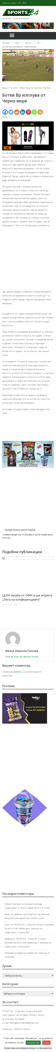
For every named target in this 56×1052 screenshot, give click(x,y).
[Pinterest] (28, 112)
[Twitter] (11, 112)
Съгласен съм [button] (33, 1043)
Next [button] (50, 591)
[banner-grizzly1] (24, 825)
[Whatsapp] (34, 112)
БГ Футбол (36, 87)
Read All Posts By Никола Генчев (21, 656)
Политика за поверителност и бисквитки (28, 1047)
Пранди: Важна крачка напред (20, 529)
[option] (28, 590)
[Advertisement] (28, 258)
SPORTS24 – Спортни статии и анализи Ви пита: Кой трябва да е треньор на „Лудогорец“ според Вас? (28, 928)
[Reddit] (16, 112)
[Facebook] (5, 112)
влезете (17, 671)
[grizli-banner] (24, 722)
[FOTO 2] (28, 149)
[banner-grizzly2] (28, 466)
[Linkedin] (22, 112)
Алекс (7, 914)
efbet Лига (25, 87)
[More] (40, 112)
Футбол (47, 87)
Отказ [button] (46, 1043)
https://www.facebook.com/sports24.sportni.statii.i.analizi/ (53, 3)
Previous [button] (5, 591)
